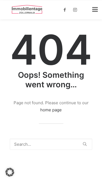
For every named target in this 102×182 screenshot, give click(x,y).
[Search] (51, 144)
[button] (85, 144)
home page (51, 109)
